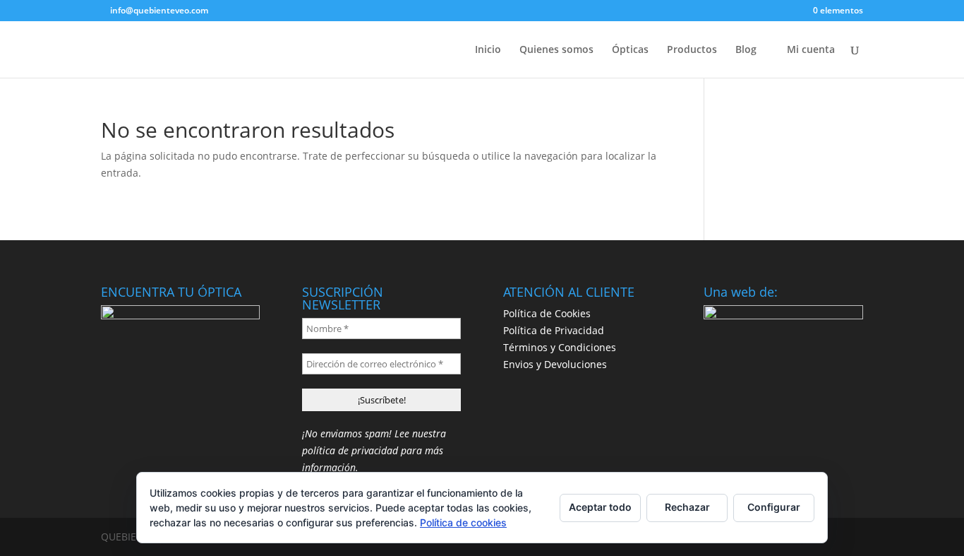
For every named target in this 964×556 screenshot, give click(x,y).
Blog (746, 50)
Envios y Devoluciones (555, 364)
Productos (692, 50)
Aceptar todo (600, 507)
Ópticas (630, 50)
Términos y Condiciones (559, 347)
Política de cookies (463, 522)
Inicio (488, 50)
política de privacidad (350, 450)
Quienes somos (556, 50)
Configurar (773, 507)
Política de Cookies (547, 313)
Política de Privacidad (553, 330)
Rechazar (687, 507)
